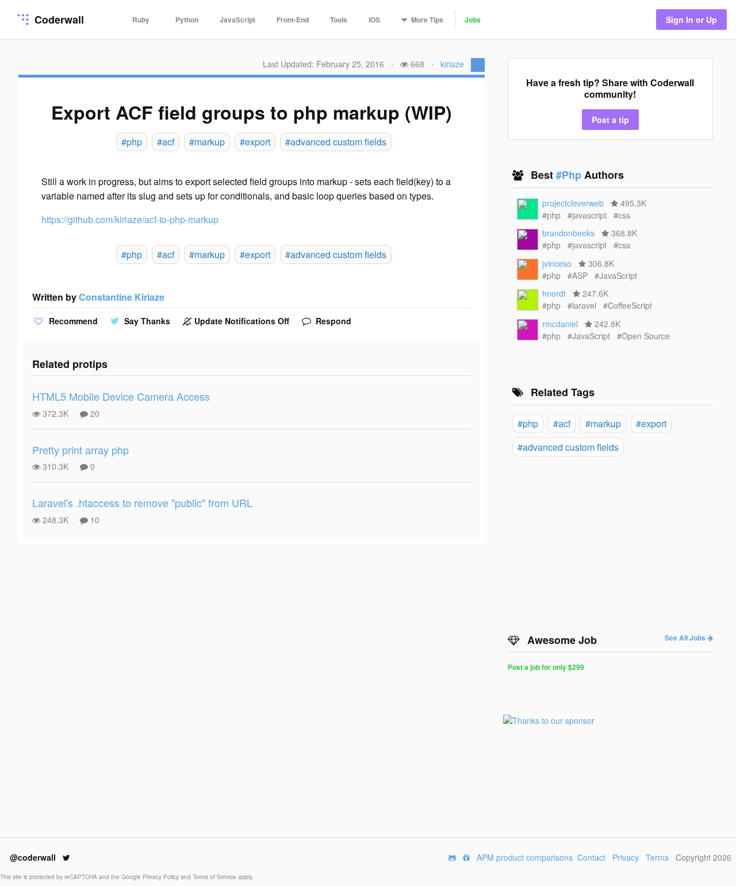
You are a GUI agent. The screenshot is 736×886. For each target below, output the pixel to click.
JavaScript (237, 19)
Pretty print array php (80, 449)
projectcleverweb (573, 203)
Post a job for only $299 (546, 667)
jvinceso (557, 263)
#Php (570, 174)
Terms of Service (215, 877)
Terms (657, 857)
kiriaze (452, 64)
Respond (332, 321)
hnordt (554, 293)
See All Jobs (686, 637)
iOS (374, 19)
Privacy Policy (162, 877)
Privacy (625, 857)
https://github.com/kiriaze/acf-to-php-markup (129, 219)
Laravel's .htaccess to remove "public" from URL (142, 502)
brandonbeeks (568, 233)
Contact (591, 857)
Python (186, 19)
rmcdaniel (560, 323)
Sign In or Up (691, 19)
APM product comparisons (525, 857)
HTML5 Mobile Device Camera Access (121, 396)
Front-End (293, 19)
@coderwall (34, 857)
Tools (338, 19)
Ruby (141, 19)
